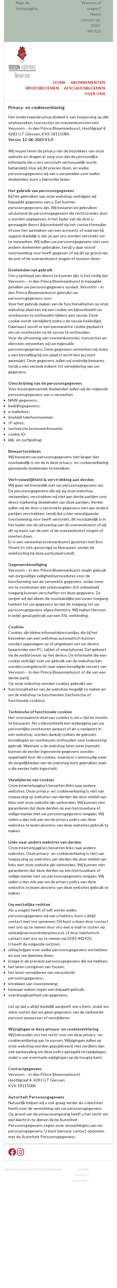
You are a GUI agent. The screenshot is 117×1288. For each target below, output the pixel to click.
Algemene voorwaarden (20, 1169)
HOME (59, 82)
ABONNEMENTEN (87, 82)
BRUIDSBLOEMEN (42, 88)
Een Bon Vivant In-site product (80, 1175)
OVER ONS (94, 93)
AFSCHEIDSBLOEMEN (84, 88)
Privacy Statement (49, 1169)
